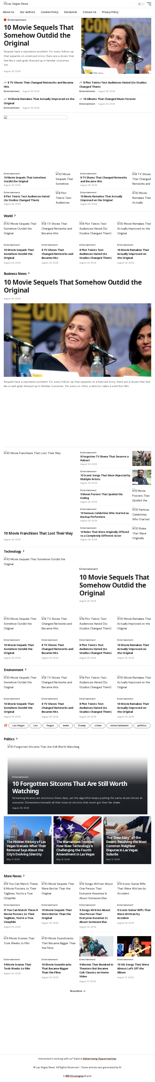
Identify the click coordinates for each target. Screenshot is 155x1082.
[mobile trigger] (148, 3)
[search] (131, 4)
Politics (9, 739)
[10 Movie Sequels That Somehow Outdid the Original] (116, 46)
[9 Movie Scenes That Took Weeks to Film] (21, 946)
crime (98, 725)
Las (35, 725)
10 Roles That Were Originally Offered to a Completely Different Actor (104, 533)
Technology (13, 551)
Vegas (50, 725)
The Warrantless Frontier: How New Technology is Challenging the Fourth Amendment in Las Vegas (75, 848)
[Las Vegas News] (16, 4)
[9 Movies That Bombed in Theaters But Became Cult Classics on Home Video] (96, 946)
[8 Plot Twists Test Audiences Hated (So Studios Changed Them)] (65, 198)
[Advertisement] (77, 417)
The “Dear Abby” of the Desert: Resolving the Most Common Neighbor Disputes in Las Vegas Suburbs (126, 845)
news (66, 725)
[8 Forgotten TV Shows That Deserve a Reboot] (141, 458)
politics (141, 725)
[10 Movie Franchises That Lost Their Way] (39, 490)
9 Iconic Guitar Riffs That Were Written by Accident (134, 914)
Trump (82, 725)
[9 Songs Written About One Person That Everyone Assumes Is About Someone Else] (96, 892)
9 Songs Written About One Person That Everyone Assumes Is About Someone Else (94, 916)
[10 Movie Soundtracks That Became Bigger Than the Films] (59, 946)
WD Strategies (74, 1076)
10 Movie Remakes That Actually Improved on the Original (101, 198)
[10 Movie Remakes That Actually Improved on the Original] (141, 198)
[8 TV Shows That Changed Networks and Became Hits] (141, 179)
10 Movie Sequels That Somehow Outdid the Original (39, 35)
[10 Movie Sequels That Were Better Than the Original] (59, 892)
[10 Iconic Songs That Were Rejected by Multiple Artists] (141, 477)
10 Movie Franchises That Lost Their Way (38, 533)
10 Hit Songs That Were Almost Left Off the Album (133, 968)
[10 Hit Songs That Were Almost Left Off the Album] (134, 946)
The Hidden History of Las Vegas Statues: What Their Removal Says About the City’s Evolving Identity (26, 848)
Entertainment (17, 19)
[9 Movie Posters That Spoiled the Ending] (141, 496)
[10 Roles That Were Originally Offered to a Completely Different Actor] (141, 533)
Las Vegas (18, 725)
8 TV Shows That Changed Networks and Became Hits (57, 254)
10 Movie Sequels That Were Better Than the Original (57, 914)
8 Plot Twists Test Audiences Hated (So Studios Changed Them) (27, 198)
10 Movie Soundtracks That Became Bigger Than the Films (56, 968)
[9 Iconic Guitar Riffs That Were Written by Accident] (134, 892)
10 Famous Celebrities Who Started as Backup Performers (104, 515)
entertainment (119, 725)
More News (13, 876)
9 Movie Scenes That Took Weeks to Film (17, 966)
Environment (14, 669)
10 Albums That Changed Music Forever (109, 99)
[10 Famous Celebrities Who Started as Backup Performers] (141, 515)
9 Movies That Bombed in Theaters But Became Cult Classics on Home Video (96, 970)
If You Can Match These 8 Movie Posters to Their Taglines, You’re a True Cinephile (21, 916)
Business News (15, 273)
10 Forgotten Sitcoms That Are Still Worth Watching (69, 787)
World (8, 216)
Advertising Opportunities (99, 1058)
